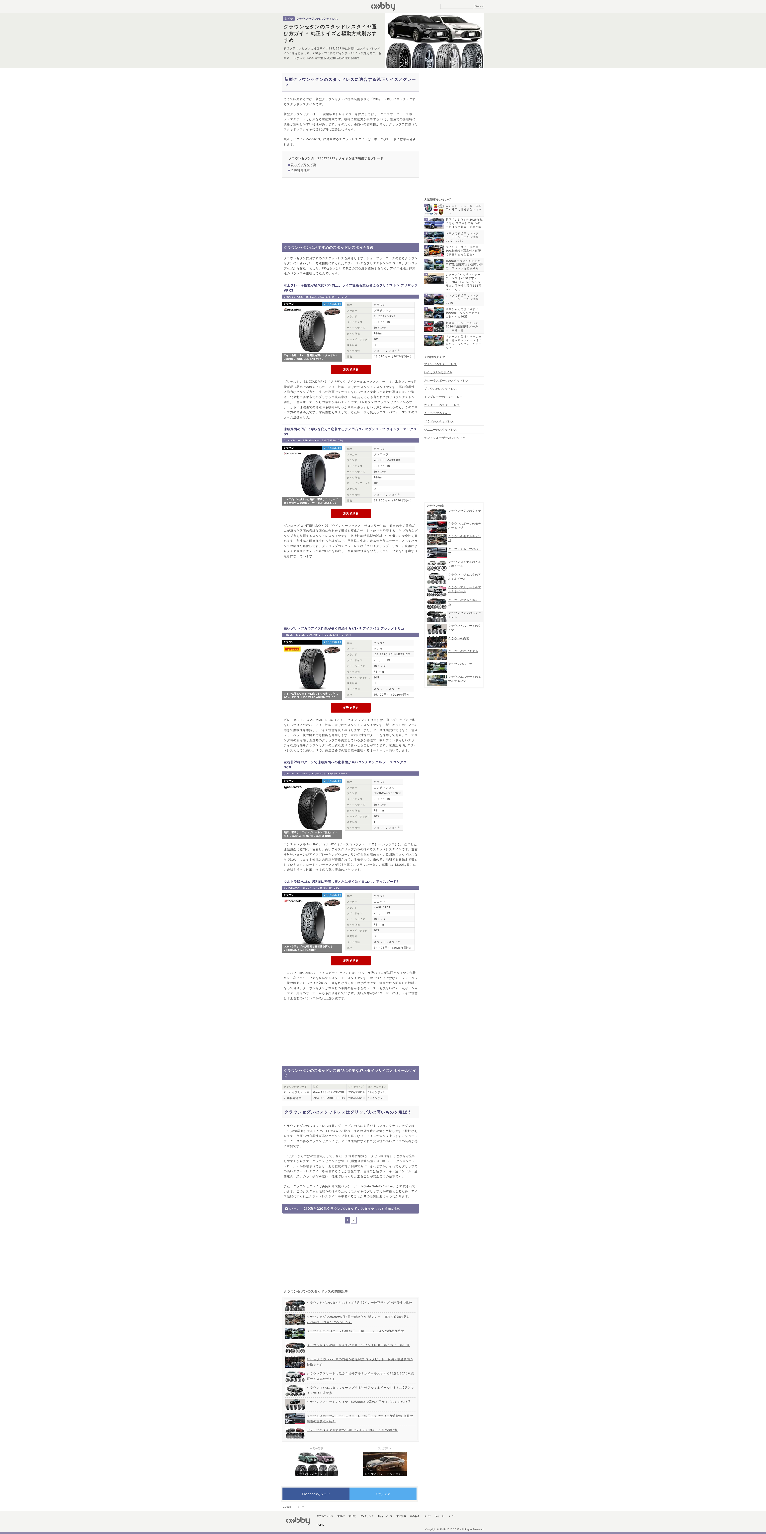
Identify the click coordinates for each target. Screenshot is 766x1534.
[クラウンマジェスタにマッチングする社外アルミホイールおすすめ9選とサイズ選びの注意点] (295, 1386)
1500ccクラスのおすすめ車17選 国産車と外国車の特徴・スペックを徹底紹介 (464, 264)
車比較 (352, 1516)
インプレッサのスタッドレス (443, 396)
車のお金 (415, 1516)
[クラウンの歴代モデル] (437, 651)
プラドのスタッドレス (439, 421)
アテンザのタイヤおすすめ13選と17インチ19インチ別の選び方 (352, 1430)
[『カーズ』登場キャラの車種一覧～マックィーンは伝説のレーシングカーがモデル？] (434, 336)
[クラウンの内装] (437, 638)
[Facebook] (315, 1494)
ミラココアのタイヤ (437, 413)
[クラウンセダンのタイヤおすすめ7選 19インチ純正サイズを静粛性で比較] (295, 1301)
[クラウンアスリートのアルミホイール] (437, 587)
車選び (341, 1516)
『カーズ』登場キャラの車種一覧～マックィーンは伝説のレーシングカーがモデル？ (464, 342)
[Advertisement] (350, 210)
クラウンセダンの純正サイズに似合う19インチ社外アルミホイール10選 (358, 1345)
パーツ (427, 1516)
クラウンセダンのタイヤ (464, 510)
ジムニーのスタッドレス (440, 429)
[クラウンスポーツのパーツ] (437, 548)
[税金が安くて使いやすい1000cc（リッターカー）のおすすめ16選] (434, 309)
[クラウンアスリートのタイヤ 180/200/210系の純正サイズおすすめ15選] (295, 1400)
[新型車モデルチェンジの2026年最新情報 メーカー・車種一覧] (434, 322)
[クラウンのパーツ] (437, 663)
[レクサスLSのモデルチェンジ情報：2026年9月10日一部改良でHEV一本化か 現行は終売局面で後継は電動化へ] (385, 1453)
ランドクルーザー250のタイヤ (445, 437)
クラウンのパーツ (460, 663)
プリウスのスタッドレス (440, 388)
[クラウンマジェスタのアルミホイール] (437, 574)
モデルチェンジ (325, 1516)
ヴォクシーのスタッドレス (442, 405)
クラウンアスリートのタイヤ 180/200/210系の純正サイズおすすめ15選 (359, 1402)
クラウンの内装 (458, 638)
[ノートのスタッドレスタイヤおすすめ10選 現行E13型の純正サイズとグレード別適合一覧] (316, 1453)
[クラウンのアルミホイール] (437, 599)
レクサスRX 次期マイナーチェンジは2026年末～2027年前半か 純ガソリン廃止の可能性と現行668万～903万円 (464, 282)
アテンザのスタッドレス (440, 364)
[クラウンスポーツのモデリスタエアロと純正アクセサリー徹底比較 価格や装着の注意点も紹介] (295, 1415)
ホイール (439, 1516)
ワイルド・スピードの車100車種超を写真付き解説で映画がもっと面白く (463, 250)
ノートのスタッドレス (311, 1473)
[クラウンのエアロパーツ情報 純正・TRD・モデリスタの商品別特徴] (295, 1330)
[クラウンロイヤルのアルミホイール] (437, 561)
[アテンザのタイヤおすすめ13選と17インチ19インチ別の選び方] (295, 1429)
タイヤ (288, 18)
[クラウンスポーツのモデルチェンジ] (437, 523)
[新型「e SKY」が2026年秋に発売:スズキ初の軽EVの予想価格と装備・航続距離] (434, 219)
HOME (320, 1524)
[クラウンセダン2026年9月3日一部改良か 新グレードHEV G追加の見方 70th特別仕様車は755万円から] (295, 1315)
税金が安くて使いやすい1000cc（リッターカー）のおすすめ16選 (463, 312)
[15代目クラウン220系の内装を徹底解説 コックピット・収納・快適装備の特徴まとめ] (295, 1358)
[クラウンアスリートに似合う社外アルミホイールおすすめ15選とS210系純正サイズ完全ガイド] (295, 1372)
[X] (383, 1494)
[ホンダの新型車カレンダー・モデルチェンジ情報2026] (434, 295)
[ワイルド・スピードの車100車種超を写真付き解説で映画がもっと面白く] (434, 247)
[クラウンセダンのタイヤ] (437, 510)
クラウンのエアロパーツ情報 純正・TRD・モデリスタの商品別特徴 (355, 1331)
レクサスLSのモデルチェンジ (385, 1473)
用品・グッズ (385, 1516)
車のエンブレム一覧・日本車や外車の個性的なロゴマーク (464, 209)
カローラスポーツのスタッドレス (446, 380)
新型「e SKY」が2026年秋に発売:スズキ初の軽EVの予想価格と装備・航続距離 (464, 223)
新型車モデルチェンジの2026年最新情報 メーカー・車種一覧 (462, 326)
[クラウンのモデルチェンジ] (437, 536)
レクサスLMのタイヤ (438, 372)
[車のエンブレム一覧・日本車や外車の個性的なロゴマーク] (434, 205)
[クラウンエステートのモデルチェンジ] (437, 676)
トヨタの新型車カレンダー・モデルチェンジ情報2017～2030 (462, 237)
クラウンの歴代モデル (463, 651)
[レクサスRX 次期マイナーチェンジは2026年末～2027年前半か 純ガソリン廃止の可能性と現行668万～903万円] (434, 274)
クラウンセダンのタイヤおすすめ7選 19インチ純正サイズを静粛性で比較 (359, 1302)
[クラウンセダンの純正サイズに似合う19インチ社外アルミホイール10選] (295, 1344)
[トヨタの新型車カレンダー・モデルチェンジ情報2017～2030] (434, 233)
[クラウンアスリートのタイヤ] (437, 625)
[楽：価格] (351, 369)
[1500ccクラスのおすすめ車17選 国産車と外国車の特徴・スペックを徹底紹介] (434, 260)
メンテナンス (367, 1516)
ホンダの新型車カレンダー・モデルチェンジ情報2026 (462, 299)
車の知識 (401, 1516)
